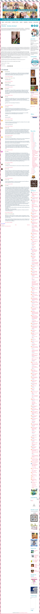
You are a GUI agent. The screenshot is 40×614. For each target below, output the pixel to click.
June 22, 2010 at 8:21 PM (9, 167)
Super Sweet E (33, 421)
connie (6, 106)
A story (33, 386)
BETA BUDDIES (34, 243)
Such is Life (33, 388)
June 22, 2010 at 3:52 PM (9, 149)
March (33, 170)
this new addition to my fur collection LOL (35, 241)
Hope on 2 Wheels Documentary (34, 360)
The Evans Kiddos (34, 259)
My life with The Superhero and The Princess (34, 480)
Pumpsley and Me (34, 366)
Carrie (6, 185)
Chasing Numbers (34, 330)
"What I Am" (33, 432)
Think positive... (34, 419)
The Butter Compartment (34, 229)
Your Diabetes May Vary (35, 197)
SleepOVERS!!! (34, 447)
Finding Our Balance (34, 380)
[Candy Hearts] (34, 495)
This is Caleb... (34, 249)
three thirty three (34, 385)
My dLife (33, 291)
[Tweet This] (9, 66)
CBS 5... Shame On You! (35, 399)
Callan (32, 337)
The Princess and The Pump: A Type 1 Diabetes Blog (34, 282)
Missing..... (33, 437)
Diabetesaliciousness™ (35, 215)
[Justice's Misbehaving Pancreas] (34, 546)
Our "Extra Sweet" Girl (35, 423)
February (33, 171)
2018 (32, 132)
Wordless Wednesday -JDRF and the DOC (35, 355)
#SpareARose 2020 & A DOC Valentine (35, 217)
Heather (6, 127)
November (33, 143)
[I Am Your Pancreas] (35, 538)
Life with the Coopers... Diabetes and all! (35, 427)
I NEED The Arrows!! (34, 305)
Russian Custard (34, 381)
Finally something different (34, 429)
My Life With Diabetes (35, 323)
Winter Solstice (34, 213)
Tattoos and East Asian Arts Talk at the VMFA (35, 364)
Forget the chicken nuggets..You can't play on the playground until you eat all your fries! (35, 316)
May (33, 168)
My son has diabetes (34, 271)
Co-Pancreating (34, 467)
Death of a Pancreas (34, 236)
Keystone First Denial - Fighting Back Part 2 (35, 223)
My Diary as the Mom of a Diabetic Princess (35, 326)
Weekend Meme (34, 416)
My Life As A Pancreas (35, 341)
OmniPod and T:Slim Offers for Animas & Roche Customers (34, 251)
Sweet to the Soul (34, 268)
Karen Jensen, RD (34, 334)
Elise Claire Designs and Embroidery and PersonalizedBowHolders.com (35, 450)
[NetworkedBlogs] (34, 116)
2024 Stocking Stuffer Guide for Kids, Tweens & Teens (35, 207)
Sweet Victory (34, 246)
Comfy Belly (33, 209)
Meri (6, 96)
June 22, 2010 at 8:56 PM (9, 178)
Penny (6, 151)
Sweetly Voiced (34, 485)
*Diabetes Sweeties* (34, 301)
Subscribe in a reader (33, 577)
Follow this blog (34, 117)
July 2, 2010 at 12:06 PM (8, 222)
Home (15, 224)
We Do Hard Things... (34, 336)
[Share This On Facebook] (8, 66)
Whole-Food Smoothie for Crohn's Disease (35, 210)
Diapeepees (33, 311)
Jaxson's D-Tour (34, 431)
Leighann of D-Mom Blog (9, 213)
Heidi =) (6, 168)
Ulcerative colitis (34, 159)
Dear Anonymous (34, 158)
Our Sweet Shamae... (34, 318)
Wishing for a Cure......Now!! (33, 402)
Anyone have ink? (34, 309)
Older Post (28, 224)
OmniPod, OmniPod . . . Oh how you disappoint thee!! (35, 566)
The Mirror (33, 244)
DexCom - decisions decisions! (9, 26)
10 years (33, 389)
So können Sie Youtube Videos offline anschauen (35, 231)
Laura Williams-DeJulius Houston (34, 597)
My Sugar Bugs (34, 320)
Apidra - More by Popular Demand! (36, 560)
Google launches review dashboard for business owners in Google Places (35, 313)
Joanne (6, 88)
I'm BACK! (33, 440)
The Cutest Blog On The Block (23, 612)
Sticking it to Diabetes (35, 411)
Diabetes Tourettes (34, 383)
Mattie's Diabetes (34, 446)
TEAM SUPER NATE (35, 152)
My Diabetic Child (34, 294)
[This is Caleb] (34, 112)
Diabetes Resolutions (34, 292)
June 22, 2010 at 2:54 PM (9, 126)
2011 (32, 140)
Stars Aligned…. (34, 254)
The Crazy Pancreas (8, 120)
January (33, 172)
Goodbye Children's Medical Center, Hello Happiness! (35, 166)
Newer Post (2, 224)
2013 (32, 138)
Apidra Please (34, 150)
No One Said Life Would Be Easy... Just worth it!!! (35, 262)
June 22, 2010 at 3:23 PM (9, 135)
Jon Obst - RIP (34, 247)
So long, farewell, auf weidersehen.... (34, 444)
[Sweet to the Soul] (34, 104)
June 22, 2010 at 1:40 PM (9, 76)
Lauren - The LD (34, 339)
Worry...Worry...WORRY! (35, 302)
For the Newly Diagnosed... (33, 257)
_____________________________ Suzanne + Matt (35, 434)
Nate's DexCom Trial (35, 157)
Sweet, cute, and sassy (35, 418)
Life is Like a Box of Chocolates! (34, 482)
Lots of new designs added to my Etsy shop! (35, 226)
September (33, 145)
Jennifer (6, 179)
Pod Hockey (33, 237)
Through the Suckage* (35, 198)
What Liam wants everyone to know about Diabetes (35, 413)
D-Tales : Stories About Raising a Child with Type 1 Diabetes (35, 456)
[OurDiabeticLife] (34, 521)
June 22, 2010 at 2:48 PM (9, 118)
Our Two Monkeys (34, 439)
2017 (32, 133)
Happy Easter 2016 (34, 260)
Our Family (33, 477)
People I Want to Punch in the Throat (35, 200)
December (33, 142)
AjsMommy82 (7, 82)
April (33, 169)
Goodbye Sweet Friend (35, 321)
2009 (32, 173)
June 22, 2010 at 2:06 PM (9, 81)
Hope (32, 269)
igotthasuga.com (34, 474)
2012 (32, 139)
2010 (32, 141)
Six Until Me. (33, 343)
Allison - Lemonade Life (35, 395)
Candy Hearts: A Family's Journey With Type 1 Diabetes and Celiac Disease (35, 464)
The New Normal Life (35, 346)
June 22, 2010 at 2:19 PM (9, 95)
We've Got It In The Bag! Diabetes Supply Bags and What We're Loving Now (35, 284)
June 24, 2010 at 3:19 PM (9, 212)
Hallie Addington (7, 136)
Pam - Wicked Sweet (34, 415)
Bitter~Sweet (33, 253)
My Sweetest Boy (34, 408)
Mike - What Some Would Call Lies (34, 471)
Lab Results (33, 160)
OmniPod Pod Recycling (35, 151)
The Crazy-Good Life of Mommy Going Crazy (35, 462)
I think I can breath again (35, 409)
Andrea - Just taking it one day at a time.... (35, 374)
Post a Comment (3, 223)
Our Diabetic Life (34, 233)
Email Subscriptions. (34, 344)
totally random (34, 406)
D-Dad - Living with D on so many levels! (35, 308)
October (33, 144)
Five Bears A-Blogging (35, 219)
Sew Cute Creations (34, 225)
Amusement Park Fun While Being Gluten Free (35, 299)
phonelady (6, 71)
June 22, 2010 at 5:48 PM (9, 162)
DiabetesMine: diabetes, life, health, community (35, 460)
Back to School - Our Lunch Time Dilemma (34, 371)
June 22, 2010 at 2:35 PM (9, 105)
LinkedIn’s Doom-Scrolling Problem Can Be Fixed (35, 195)
